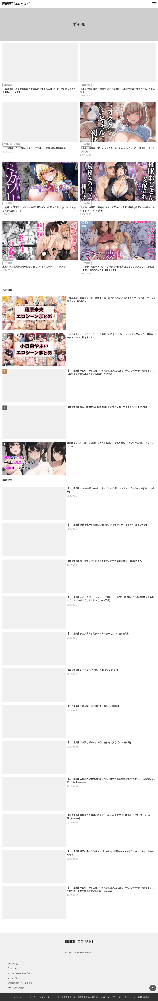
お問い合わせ (144, 997)
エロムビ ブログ (17, 964)
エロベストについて (22, 997)
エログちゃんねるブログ (21, 973)
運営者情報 (67, 997)
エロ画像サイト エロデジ (21, 983)
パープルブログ (17, 988)
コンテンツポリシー (46, 997)
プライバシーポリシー (122, 997)
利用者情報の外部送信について (92, 997)
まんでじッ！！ (17, 978)
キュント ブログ (17, 968)
